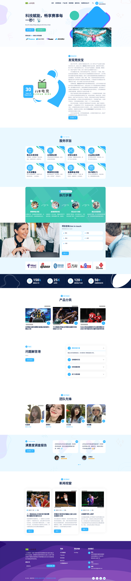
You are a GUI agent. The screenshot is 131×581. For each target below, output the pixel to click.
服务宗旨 (77, 3)
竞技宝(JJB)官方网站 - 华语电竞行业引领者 (45, 578)
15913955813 (102, 4)
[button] (78, 465)
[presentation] (27, 316)
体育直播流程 (76, 367)
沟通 (85, 3)
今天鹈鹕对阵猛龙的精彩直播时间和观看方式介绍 (37, 328)
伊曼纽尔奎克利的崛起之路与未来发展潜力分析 (65, 515)
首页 (53, 3)
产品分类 (65, 3)
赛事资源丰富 (76, 348)
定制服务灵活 (76, 359)
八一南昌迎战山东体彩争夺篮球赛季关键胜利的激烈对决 (38, 515)
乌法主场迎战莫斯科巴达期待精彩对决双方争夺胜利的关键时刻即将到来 (65, 328)
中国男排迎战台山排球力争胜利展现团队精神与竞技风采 (92, 328)
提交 (65, 253)
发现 (58, 3)
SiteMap (76, 552)
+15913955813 (95, 564)
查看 (29, 531)
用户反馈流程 (76, 374)
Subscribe (50, 565)
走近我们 (72, 117)
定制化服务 (40, 30)
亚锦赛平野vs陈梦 (87, 514)
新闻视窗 (71, 3)
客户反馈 (29, 30)
